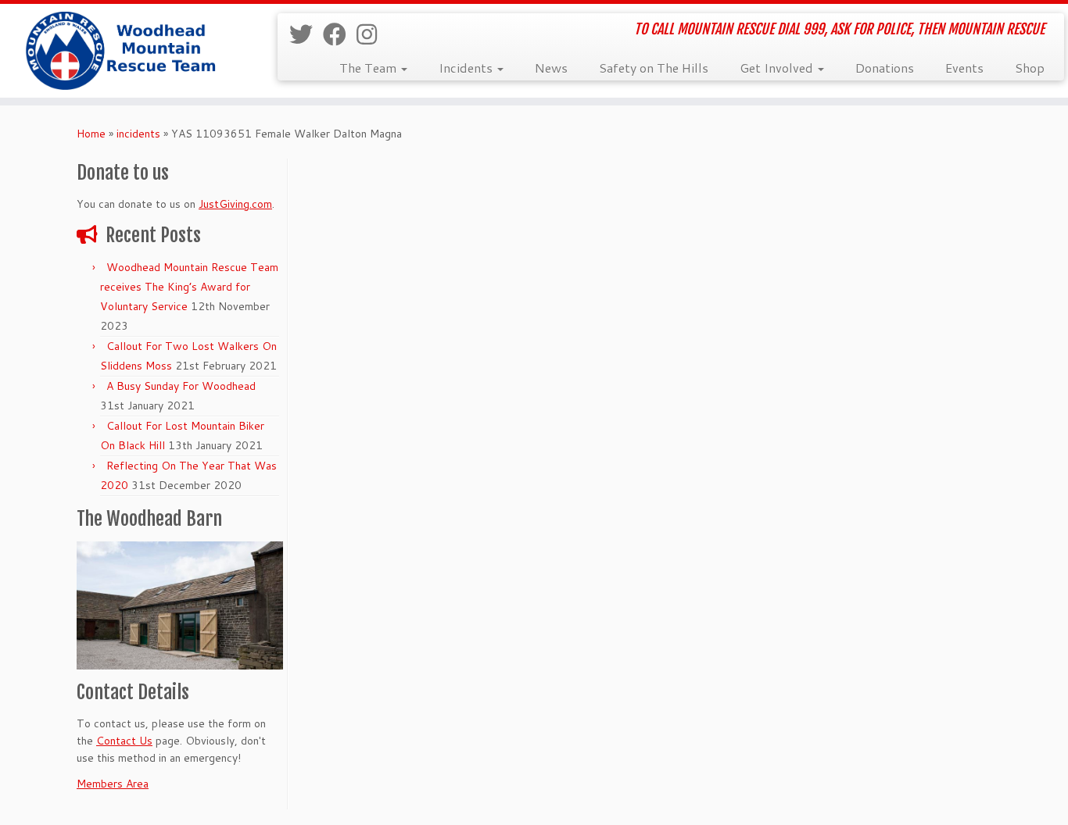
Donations (884, 68)
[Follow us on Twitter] (306, 34)
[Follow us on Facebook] (340, 34)
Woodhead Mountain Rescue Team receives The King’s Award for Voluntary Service (189, 286)
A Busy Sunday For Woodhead (181, 386)
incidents (138, 133)
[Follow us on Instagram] (372, 34)
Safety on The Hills (653, 68)
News (551, 68)
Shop (1030, 68)
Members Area (113, 783)
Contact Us (124, 740)
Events (964, 68)
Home (91, 133)
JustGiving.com (235, 204)
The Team (369, 68)
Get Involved (778, 68)
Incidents (467, 68)
